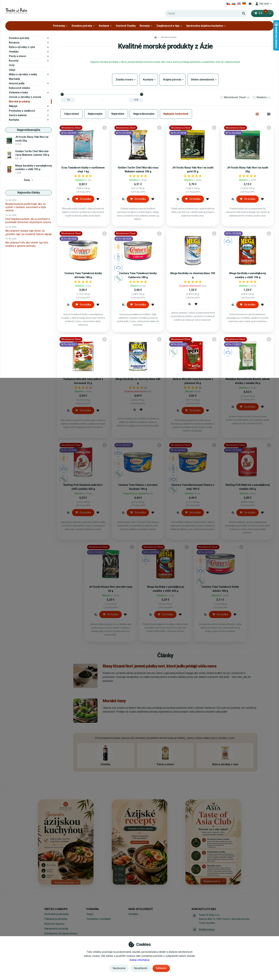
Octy (12, 65)
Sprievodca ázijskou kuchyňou (204, 25)
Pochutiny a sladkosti (22, 110)
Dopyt (89, 914)
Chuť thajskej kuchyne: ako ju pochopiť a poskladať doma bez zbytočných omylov (28, 220)
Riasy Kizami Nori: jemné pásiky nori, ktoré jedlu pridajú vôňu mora (159, 666)
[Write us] (194, 929)
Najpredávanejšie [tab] (144, 113)
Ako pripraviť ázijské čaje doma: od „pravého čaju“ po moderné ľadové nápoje (28, 232)
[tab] (257, 114)
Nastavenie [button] (119, 968)
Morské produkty (19, 101)
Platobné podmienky (55, 918)
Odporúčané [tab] (71, 113)
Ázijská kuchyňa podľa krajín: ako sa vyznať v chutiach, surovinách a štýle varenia (25, 207)
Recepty (145, 25)
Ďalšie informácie (139, 959)
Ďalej (27, 180)
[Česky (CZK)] (228, 3)
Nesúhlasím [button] (140, 968)
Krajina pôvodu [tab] (173, 79)
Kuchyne (104, 25)
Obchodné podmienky (56, 914)
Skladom (263, 97)
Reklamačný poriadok (56, 928)
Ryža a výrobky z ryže (22, 47)
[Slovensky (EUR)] (233, 3)
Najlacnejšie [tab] (95, 113)
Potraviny (59, 25)
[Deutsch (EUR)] (244, 3)
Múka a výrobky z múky (23, 74)
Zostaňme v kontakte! (98, 918)
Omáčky (14, 51)
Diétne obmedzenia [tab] (203, 79)
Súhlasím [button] (161, 968)
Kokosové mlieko (19, 87)
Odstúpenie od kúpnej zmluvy (61, 933)
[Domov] (16, 10)
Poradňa (92, 909)
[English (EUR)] (239, 3)
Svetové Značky (126, 25)
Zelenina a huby (18, 92)
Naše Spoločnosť (141, 909)
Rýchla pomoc (207, 929)
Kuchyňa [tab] (149, 79)
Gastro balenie (18, 115)
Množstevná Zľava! (236, 97)
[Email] (250, 3)
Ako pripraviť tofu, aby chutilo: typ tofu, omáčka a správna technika (26, 244)
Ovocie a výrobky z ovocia (25, 97)
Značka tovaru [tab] (125, 79)
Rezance (14, 42)
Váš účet (264, 3)
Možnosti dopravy (54, 923)
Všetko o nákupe (56, 909)
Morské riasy (114, 700)
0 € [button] (262, 13)
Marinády (14, 78)
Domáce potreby (82, 25)
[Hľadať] (244, 13)
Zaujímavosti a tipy (167, 25)
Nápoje (13, 106)
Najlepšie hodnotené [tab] (175, 113)
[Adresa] (194, 916)
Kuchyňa (14, 119)
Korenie (14, 60)
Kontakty (133, 914)
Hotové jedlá (16, 83)
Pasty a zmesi (17, 56)
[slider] (62, 94)
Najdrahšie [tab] (117, 113)
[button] (270, 13)
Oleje (12, 69)
